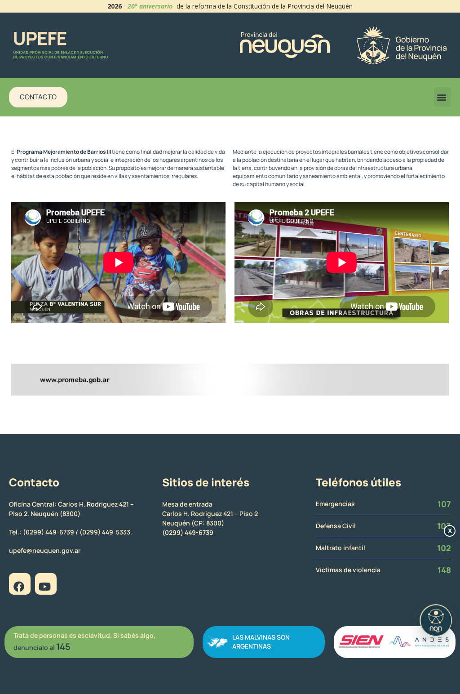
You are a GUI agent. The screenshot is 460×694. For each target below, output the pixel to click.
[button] (442, 97)
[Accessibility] (436, 620)
